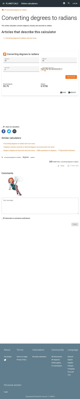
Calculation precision (48, 67)
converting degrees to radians (12, 157)
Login (75, 3)
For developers (57, 366)
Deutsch (70, 357)
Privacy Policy (21, 360)
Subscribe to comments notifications (17, 218)
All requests (56, 360)
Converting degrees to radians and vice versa (20, 38)
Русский (71, 372)
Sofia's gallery (56, 363)
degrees (26, 157)
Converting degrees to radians (16, 10)
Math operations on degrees (46, 150)
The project (8, 357)
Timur (62, 166)
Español (70, 363)
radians (32, 157)
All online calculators (39, 357)
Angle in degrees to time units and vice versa (19, 150)
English (70, 360)
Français (70, 366)
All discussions (57, 357)
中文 (69, 375)
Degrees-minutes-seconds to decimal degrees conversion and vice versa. (29, 147)
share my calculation (12, 127)
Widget (72, 92)
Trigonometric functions (67, 150)
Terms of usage (22, 357)
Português (71, 369)
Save (63, 92)
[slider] (51, 70)
